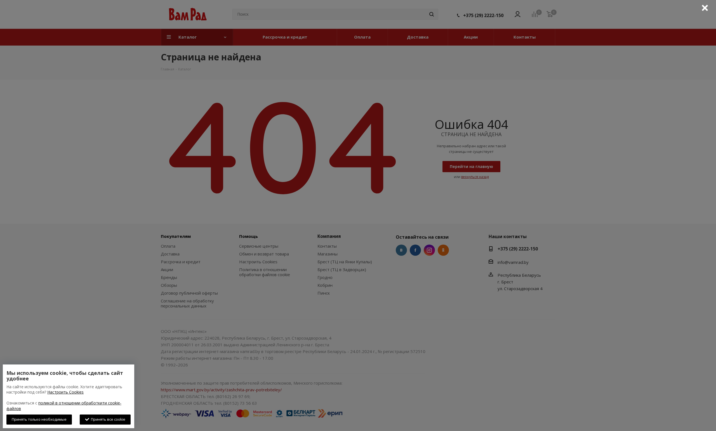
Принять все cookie (107, 419)
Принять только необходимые (39, 419)
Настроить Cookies (65, 392)
